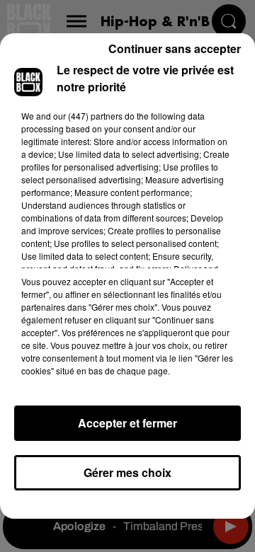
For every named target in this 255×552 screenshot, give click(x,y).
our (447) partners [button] (88, 116)
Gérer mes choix (127, 472)
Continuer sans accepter (174, 48)
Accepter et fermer (127, 423)
